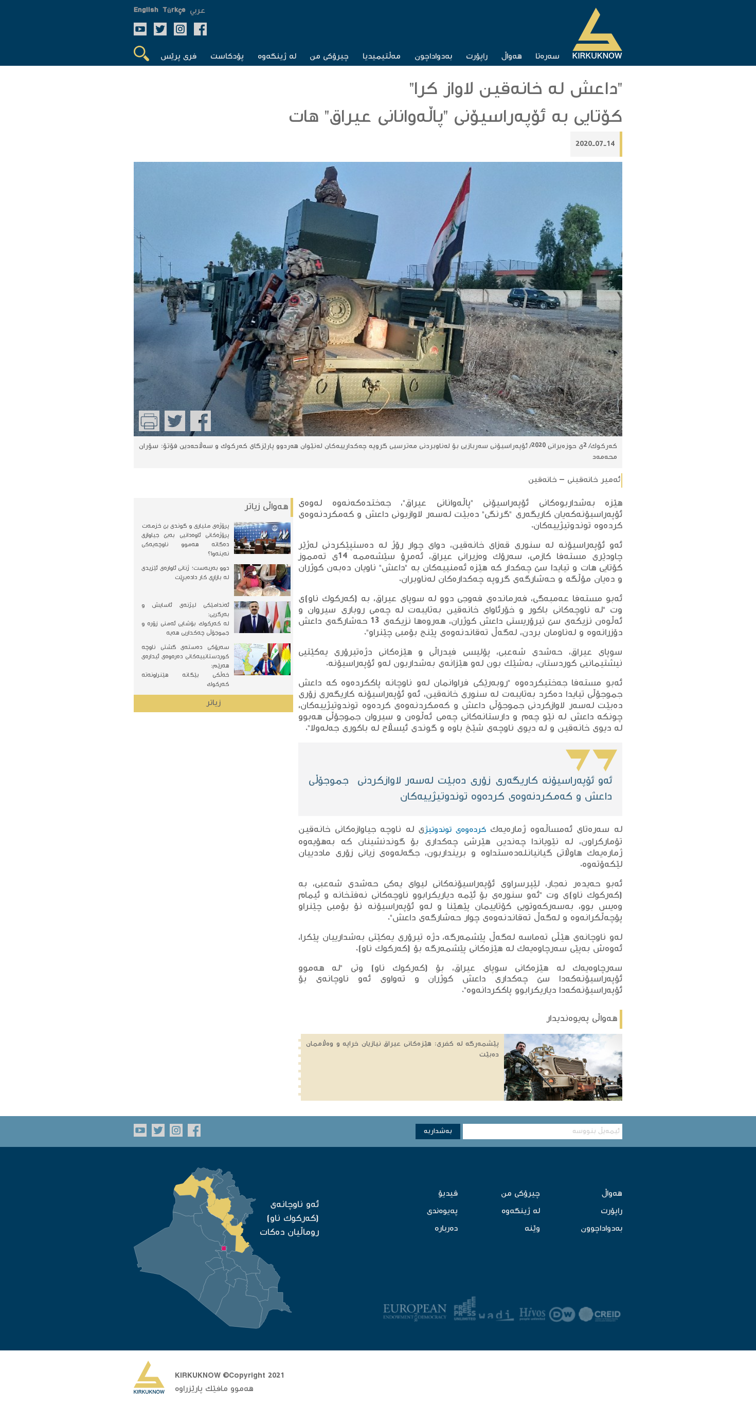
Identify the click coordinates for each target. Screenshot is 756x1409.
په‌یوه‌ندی (442, 1211)
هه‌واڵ (612, 1194)
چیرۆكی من (520, 1194)
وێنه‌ (532, 1229)
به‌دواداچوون (601, 1229)
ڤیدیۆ (448, 1194)
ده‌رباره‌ (446, 1229)
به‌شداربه (438, 1131)
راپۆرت (611, 1211)
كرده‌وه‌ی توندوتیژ (455, 830)
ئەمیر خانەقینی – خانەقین (574, 480)
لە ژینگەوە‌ (520, 1211)
